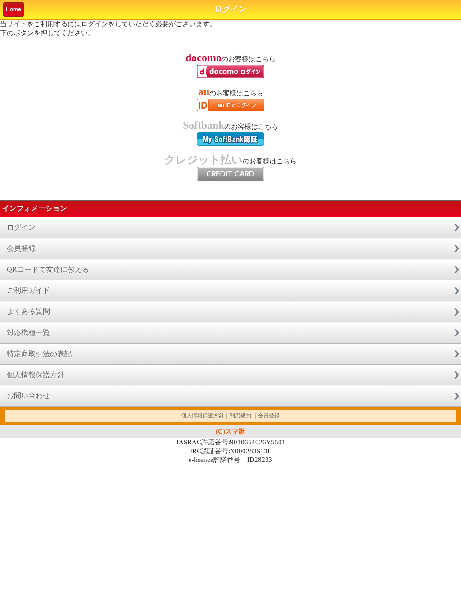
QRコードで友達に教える (48, 269)
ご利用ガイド (28, 290)
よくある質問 (28, 311)
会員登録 (21, 248)
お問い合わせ (28, 395)
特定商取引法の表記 (39, 353)
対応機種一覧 (28, 332)
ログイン (21, 227)
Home (13, 9)
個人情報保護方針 (35, 375)
